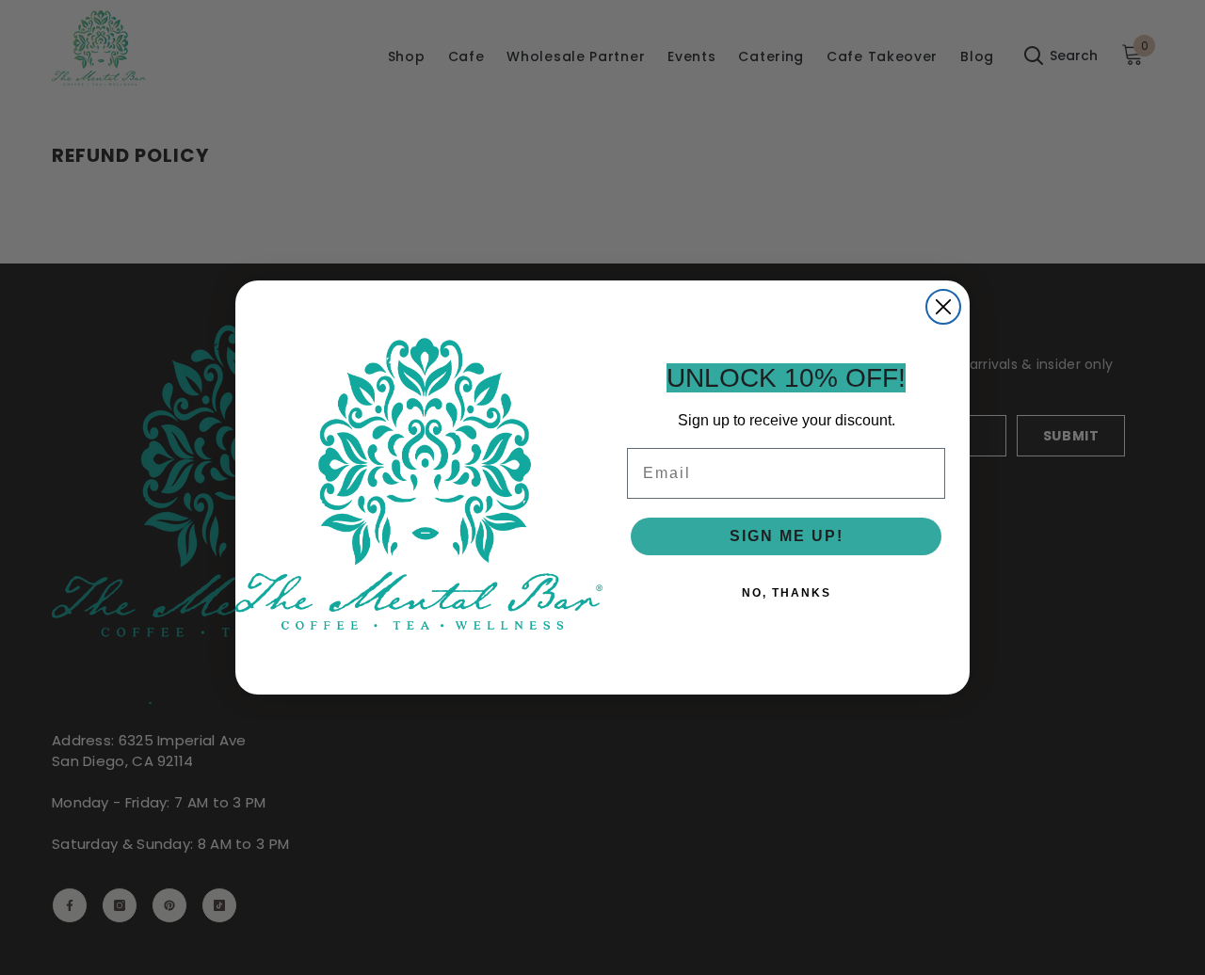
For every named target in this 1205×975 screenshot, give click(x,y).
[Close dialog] (943, 307)
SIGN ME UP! (787, 536)
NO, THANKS (786, 592)
